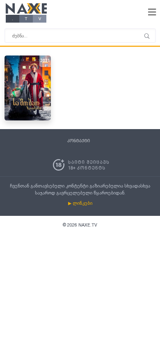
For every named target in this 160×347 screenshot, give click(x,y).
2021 (45, 61)
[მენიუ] (147, 36)
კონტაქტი (78, 141)
